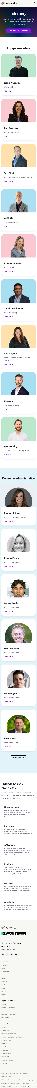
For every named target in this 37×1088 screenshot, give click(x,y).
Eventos (3, 985)
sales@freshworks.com (8, 949)
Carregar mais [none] (18, 758)
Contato (3, 994)
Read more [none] (7, 136)
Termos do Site (24, 1073)
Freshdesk (4, 1043)
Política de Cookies (6, 1076)
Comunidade (5, 1017)
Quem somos (5, 965)
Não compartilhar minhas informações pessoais (13, 1080)
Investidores (5, 971)
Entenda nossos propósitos (12, 786)
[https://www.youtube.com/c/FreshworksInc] (15, 954)
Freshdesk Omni (6, 1040)
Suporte (3, 1004)
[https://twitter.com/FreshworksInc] (7, 954)
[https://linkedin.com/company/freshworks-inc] (2, 954)
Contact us (4, 946)
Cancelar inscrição (15, 1083)
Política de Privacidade (12, 1073)
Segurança (30, 1080)
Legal (2, 1073)
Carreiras (4, 975)
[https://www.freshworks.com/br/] (9, 3)
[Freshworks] (18, 927)
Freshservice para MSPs (8, 1033)
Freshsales (4, 1050)
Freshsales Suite (6, 1053)
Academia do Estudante (8, 1014)
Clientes (3, 978)
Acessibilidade (5, 1083)
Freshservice (5, 1030)
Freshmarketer (5, 1056)
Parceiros (4, 981)
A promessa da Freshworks (18, 31)
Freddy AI (4, 1063)
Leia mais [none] (7, 91)
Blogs (3, 988)
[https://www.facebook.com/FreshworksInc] (11, 954)
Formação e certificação (8, 1007)
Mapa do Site (26, 1083)
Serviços (3, 1011)
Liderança (4, 968)
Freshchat (4, 1047)
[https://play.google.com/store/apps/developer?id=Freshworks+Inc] (7, 934)
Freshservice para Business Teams (11, 1037)
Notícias (3, 991)
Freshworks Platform (7, 1060)
